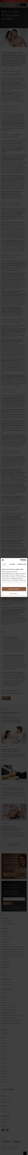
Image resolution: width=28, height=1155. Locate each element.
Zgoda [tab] (4, 564)
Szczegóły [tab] (12, 564)
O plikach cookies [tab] (21, 564)
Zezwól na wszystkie (14, 589)
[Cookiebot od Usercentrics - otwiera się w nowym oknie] (20, 560)
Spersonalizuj (13, 593)
